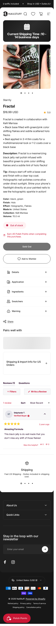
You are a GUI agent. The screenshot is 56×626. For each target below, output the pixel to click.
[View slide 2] (25, 483)
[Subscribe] (45, 549)
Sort (23, 403)
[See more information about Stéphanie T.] (45, 414)
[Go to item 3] (29, 93)
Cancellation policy (33, 607)
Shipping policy (18, 607)
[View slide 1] (21, 483)
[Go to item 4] (32, 93)
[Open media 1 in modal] (33, 50)
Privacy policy (25, 603)
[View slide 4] (32, 483)
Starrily (7, 99)
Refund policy (13, 603)
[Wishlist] (33, 14)
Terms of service (39, 603)
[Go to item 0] (21, 93)
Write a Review (40, 392)
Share (10, 321)
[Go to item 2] (25, 93)
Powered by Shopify (35, 599)
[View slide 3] (29, 483)
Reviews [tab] (9, 384)
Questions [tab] (24, 384)
